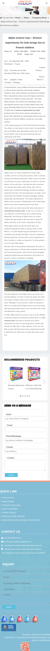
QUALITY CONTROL (10, 509)
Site (31, 54)
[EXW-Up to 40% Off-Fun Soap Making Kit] (34, 374)
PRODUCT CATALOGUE (11, 505)
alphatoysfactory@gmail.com (20, 542)
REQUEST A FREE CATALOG (13, 516)
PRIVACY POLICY (9, 513)
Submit (11, 475)
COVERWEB (45, 635)
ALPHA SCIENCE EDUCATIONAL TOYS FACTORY (21, 520)
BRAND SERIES (8, 501)
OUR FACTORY (8, 498)
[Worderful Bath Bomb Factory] (16, 374)
